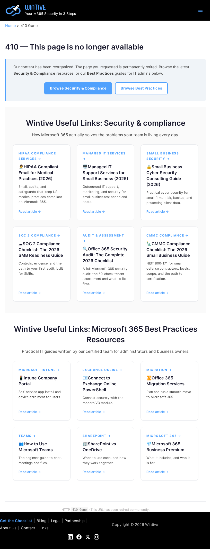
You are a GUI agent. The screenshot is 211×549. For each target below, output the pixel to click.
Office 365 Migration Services (165, 380)
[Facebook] (79, 537)
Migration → (159, 370)
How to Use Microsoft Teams (36, 446)
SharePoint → (97, 436)
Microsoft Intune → (39, 370)
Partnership (75, 520)
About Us (8, 528)
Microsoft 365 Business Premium (165, 446)
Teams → (27, 436)
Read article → (30, 211)
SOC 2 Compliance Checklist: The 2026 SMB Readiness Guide (41, 249)
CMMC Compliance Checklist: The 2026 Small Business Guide (168, 249)
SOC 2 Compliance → (39, 235)
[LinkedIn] (70, 537)
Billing (42, 520)
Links (44, 528)
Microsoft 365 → (163, 436)
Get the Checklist (16, 520)
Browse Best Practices (141, 88)
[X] (87, 537)
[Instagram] (96, 537)
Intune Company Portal (38, 380)
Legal (55, 520)
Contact (28, 528)
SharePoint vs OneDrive (99, 446)
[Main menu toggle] (200, 10)
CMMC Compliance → (167, 235)
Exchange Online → (102, 370)
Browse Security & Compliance (78, 88)
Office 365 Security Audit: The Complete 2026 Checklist (105, 254)
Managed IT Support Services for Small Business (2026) (105, 172)
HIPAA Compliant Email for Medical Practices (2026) (38, 172)
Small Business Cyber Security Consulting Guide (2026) (164, 175)
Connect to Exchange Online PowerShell (100, 383)
